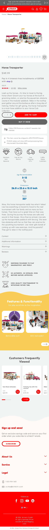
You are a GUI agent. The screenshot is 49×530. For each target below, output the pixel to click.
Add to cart (31, 115)
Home (4, 14)
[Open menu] (3, 9)
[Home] (14, 9)
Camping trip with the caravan (30, 387)
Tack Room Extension (9, 387)
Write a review (22, 88)
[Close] (47, 3)
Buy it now (24, 122)
